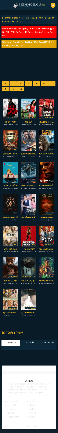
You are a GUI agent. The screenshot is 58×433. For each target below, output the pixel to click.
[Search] (53, 5)
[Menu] (4, 5)
